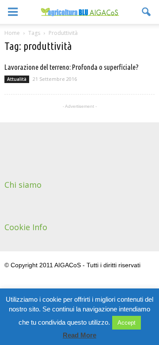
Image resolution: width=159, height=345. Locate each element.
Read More (79, 335)
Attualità (16, 79)
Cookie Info (25, 227)
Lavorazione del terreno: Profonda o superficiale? (71, 67)
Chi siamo (23, 184)
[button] (146, 12)
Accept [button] (126, 322)
